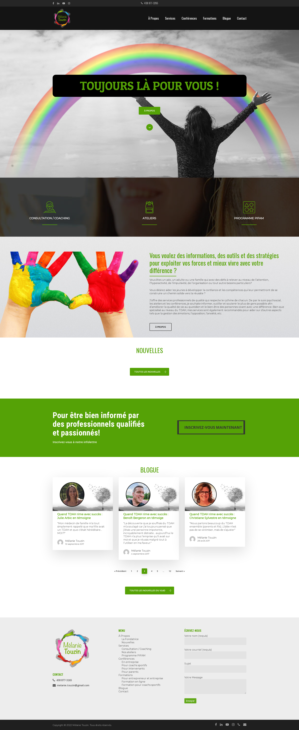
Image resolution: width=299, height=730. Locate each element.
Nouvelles (128, 642)
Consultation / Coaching (136, 648)
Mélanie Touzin (74, 540)
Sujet (187, 663)
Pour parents (130, 671)
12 (170, 571)
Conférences (189, 18)
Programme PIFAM (133, 655)
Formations (209, 18)
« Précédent (120, 571)
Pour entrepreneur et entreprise (142, 678)
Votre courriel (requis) (198, 649)
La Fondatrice (130, 639)
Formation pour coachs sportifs (141, 684)
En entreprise (130, 662)
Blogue (227, 18)
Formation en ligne (133, 681)
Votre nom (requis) (196, 635)
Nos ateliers (129, 652)
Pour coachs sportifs (134, 665)
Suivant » (180, 571)
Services (170, 18)
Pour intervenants (133, 668)
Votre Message (193, 677)
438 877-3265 (150, 3)
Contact (242, 18)
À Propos (153, 18)
